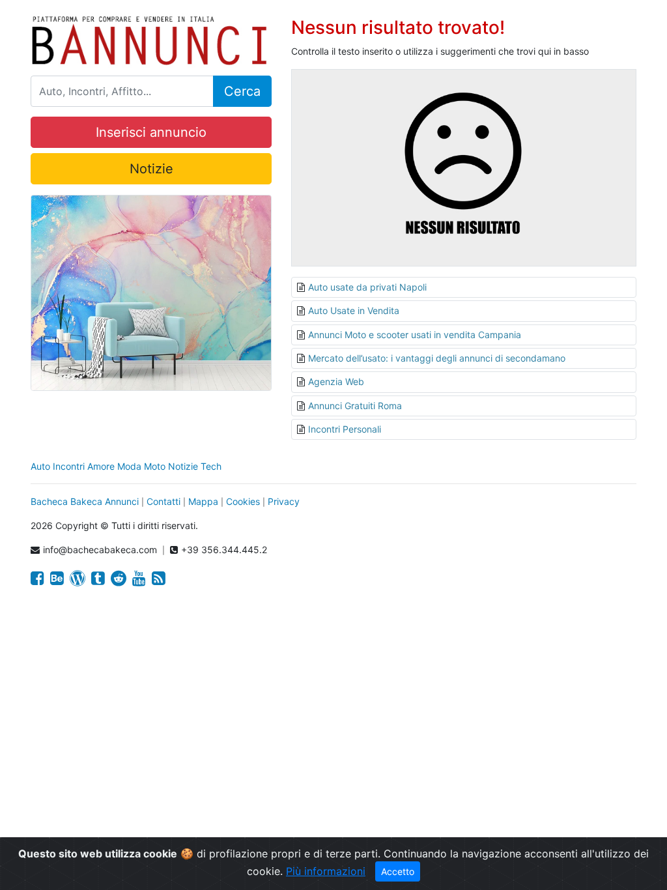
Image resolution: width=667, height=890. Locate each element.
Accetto (397, 871)
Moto (154, 466)
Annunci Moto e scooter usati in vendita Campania (414, 334)
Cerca (242, 91)
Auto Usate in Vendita (353, 310)
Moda (129, 466)
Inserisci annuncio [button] (151, 132)
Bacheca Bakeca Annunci (85, 501)
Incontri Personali (344, 429)
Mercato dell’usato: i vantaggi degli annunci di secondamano (436, 358)
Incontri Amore (84, 466)
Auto (40, 466)
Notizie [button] (151, 169)
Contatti (163, 501)
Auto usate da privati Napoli (367, 287)
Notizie (183, 466)
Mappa (203, 501)
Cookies (243, 501)
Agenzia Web (336, 381)
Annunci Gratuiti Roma (355, 405)
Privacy (284, 501)
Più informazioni (325, 871)
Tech (211, 466)
